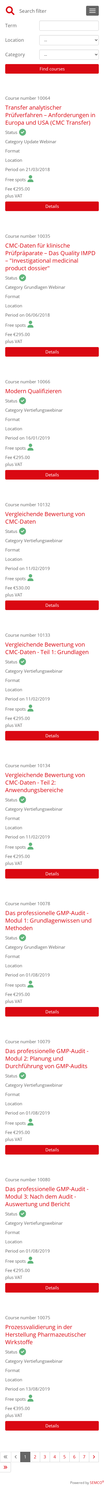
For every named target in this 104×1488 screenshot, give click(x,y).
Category (15, 54)
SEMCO (97, 1482)
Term (11, 25)
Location (14, 40)
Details (52, 206)
